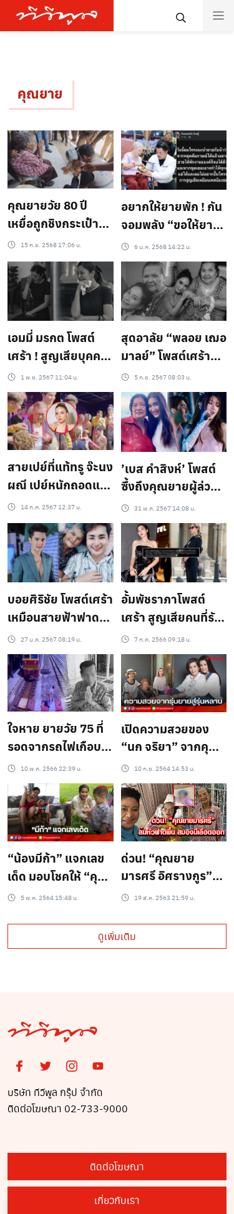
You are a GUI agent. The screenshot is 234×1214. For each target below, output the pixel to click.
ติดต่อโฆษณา (117, 1166)
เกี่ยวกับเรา (117, 1200)
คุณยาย (39, 93)
